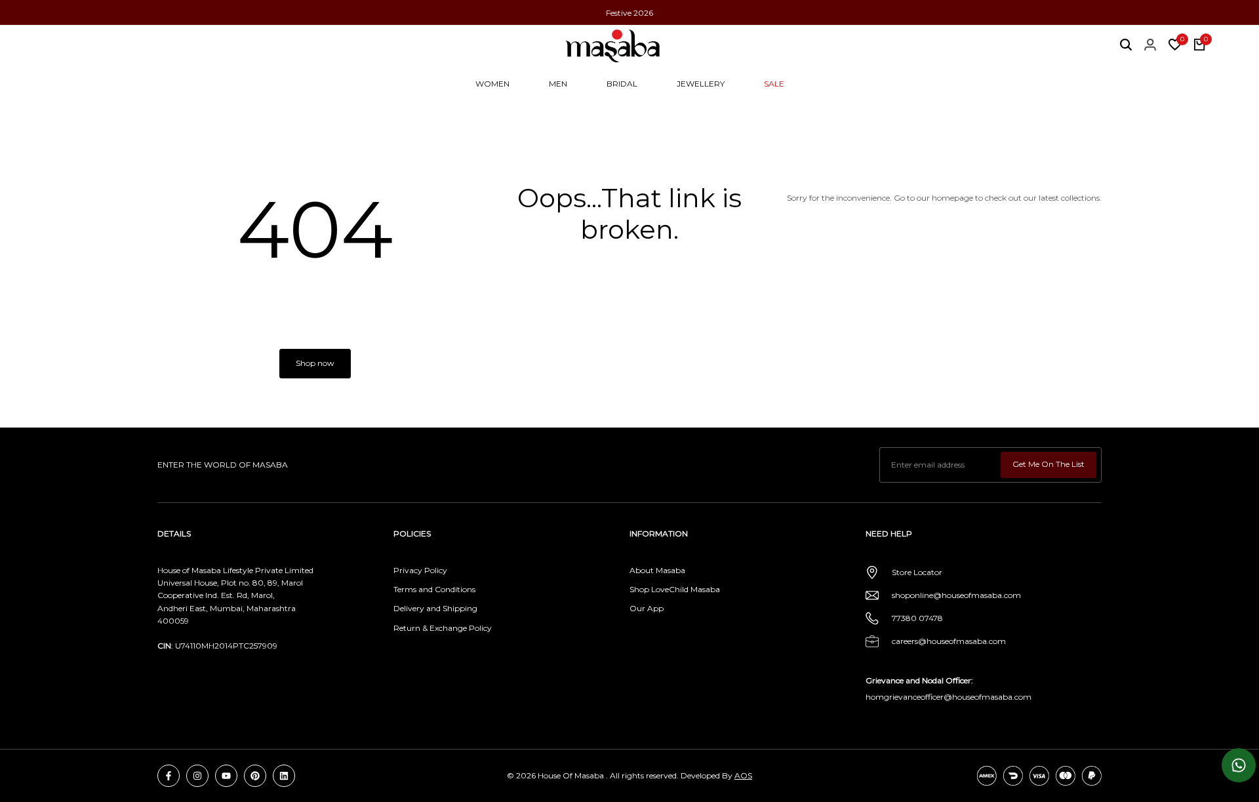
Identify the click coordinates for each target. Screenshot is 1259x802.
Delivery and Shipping (435, 608)
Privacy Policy (420, 570)
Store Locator (917, 572)
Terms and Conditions (434, 589)
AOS (743, 775)
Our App (647, 608)
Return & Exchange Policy (442, 628)
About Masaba (657, 570)
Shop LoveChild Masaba (675, 589)
